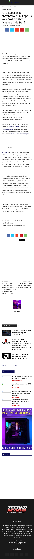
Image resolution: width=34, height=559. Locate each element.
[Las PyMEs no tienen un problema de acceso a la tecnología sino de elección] (6, 356)
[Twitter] (22, 317)
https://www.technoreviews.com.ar (17, 313)
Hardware (4, 335)
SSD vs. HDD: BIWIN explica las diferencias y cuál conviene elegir (21, 333)
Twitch (11, 126)
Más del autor (22, 326)
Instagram (26, 134)
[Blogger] (7, 317)
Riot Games (5, 152)
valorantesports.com (8, 129)
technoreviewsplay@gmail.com (17, 543)
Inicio (3, 6)
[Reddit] (18, 317)
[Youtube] (26, 317)
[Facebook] (11, 317)
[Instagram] (15, 317)
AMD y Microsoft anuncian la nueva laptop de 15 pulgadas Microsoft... (20, 401)
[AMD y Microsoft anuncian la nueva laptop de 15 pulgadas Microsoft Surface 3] (6, 402)
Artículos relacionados (9, 326)
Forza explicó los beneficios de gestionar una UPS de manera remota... (21, 393)
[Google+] (21, 554)
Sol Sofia (6, 25)
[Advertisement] (17, 261)
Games (14, 6)
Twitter (13, 134)
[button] (31, 2)
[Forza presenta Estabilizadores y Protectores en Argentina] (6, 379)
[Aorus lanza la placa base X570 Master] (6, 386)
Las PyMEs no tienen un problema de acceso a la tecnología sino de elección (21, 356)
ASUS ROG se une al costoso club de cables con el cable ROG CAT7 (25, 285)
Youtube (16, 126)
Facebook (19, 134)
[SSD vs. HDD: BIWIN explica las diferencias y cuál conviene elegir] (6, 333)
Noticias (9, 6)
